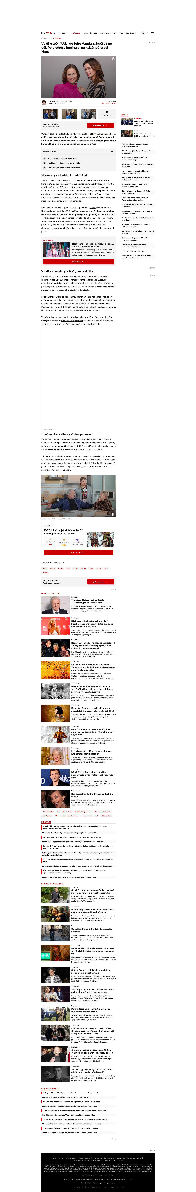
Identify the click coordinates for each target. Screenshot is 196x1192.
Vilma (99, 568)
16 (111, 1187)
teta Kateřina (86, 816)
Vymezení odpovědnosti (134, 1158)
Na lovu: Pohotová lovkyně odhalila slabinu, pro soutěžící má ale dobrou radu (71, 1102)
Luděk (52, 568)
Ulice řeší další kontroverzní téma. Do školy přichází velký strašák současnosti (71, 1124)
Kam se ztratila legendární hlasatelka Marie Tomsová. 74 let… (136, 172)
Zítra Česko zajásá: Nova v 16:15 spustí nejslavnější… (136, 152)
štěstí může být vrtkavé (72, 320)
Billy (56, 816)
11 (96, 1187)
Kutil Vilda (65, 459)
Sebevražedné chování (69, 816)
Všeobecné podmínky (85, 1158)
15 (108, 1187)
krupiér (45, 572)
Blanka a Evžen (96, 280)
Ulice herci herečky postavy (111, 33)
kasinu (66, 180)
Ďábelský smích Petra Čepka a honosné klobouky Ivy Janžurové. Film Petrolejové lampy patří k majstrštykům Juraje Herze (77, 854)
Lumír (58, 470)
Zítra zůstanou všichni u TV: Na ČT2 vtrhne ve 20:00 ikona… (135, 185)
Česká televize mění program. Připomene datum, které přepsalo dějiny (68, 1115)
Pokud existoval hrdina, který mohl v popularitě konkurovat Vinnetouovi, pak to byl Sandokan (77, 866)
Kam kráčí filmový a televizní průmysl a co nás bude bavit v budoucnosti (69, 877)
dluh (68, 568)
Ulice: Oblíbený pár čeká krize (133, 251)
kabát (75, 568)
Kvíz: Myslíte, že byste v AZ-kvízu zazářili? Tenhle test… (137, 205)
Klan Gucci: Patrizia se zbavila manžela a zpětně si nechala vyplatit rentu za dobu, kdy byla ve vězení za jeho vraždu (78, 847)
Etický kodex (99, 1160)
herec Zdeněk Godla (64, 812)
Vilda (106, 568)
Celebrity (63, 33)
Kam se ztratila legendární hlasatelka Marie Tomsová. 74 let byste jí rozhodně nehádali (75, 1119)
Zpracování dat (120, 1158)
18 (117, 1187)
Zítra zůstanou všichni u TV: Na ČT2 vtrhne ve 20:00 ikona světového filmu (70, 1128)
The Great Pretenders (103, 812)
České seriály (131, 33)
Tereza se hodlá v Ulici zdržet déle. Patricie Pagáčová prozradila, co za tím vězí (72, 837)
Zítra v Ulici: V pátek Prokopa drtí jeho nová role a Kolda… (136, 192)
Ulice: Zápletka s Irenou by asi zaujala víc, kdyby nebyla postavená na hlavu (70, 833)
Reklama (68, 1158)
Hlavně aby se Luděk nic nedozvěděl (62, 158)
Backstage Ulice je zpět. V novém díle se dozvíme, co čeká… (137, 212)
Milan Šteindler (48, 812)
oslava (83, 568)
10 (94, 1187)
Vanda (93, 207)
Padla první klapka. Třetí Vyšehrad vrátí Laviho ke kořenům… (143, 123)
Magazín (137, 131)
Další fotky (107, 115)
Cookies (74, 1158)
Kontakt (121, 1160)
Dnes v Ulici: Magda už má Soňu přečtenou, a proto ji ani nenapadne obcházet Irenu (73, 842)
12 (99, 1187)
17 (114, 1187)
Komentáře (101, 125)
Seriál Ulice (75, 33)
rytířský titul (46, 816)
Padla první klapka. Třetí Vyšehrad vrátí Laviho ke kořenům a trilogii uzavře (71, 1093)
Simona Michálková (56, 103)
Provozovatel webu (100, 1158)
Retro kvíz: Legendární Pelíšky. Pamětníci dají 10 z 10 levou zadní (66, 1097)
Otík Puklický (106, 816)
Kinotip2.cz (45, 38)
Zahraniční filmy (90, 33)
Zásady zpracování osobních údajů (83, 1160)
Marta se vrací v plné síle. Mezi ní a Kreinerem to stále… (135, 239)
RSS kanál (110, 1158)
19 (119, 1187)
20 (123, 1187)
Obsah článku (49, 151)
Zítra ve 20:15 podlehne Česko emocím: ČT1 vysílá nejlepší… (136, 226)
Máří (96, 816)
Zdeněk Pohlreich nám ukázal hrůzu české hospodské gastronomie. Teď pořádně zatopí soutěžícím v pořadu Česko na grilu (75, 827)
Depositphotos (110, 1183)
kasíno (60, 568)
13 (102, 1187)
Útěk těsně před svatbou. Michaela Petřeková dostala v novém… (135, 199)
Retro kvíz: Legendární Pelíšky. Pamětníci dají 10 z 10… (144, 136)
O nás (54, 1158)
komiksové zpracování (83, 812)
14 (105, 1187)
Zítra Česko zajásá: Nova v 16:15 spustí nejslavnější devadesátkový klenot (69, 1106)
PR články (108, 1160)
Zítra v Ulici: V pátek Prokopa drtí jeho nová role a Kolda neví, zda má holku (70, 1133)
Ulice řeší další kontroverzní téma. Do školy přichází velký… (136, 179)
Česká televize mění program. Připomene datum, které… (137, 165)
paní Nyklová (104, 439)
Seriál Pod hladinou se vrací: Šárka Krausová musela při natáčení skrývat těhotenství (74, 1110)
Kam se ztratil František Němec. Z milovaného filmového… (134, 246)
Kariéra (115, 1160)
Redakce (61, 1158)
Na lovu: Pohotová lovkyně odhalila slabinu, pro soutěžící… (135, 145)
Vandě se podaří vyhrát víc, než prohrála (64, 163)
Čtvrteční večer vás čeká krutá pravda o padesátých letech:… (136, 257)
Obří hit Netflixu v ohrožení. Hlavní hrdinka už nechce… (137, 219)
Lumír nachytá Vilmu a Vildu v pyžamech (64, 168)
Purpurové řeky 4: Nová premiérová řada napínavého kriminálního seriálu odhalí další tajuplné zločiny (78, 861)
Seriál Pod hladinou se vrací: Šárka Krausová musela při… (135, 159)
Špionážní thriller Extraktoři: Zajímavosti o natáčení (138, 232)
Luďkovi (99, 184)
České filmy (138, 118)
